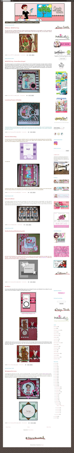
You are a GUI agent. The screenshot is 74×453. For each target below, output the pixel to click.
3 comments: (22, 95)
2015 (56, 376)
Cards (9, 95)
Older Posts (49, 427)
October (57, 390)
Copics (55, 331)
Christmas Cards (57, 330)
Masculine (55, 340)
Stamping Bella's (13, 132)
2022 (56, 365)
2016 (56, 374)
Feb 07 (58, 412)
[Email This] (29, 55)
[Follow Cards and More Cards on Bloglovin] (61, 293)
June (57, 396)
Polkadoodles (56, 346)
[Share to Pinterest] (33, 55)
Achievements (30, 22)
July (57, 394)
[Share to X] (31, 55)
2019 (56, 369)
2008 (56, 416)
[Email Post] (27, 95)
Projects (55, 349)
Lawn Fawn (56, 339)
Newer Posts (8, 427)
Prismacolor (56, 348)
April (57, 399)
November (58, 388)
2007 (56, 417)
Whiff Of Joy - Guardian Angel (15, 61)
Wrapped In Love (11, 371)
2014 (56, 377)
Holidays (12, 364)
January (57, 414)
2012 (56, 380)
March (57, 401)
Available (37, 22)
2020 (56, 368)
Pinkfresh (55, 344)
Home (7, 22)
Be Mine (7, 286)
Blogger (42, 444)
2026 (56, 363)
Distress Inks (56, 333)
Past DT (23, 22)
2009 (56, 385)
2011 (56, 382)
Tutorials (18, 22)
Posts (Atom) (31, 429)
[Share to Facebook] (32, 55)
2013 (56, 379)
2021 (56, 366)
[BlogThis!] (30, 55)
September (58, 391)
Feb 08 (58, 410)
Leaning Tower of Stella (13, 100)
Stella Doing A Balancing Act (15, 231)
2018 (56, 371)
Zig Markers (56, 358)
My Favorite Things (57, 342)
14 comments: (24, 422)
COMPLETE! (56, 154)
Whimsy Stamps (57, 357)
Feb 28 (58, 404)
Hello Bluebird (56, 335)
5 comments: (24, 192)
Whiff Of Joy (12, 95)
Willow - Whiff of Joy (12, 28)
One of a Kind (9, 199)
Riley (11, 224)
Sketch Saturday (10, 136)
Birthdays (55, 326)
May (57, 398)
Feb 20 (58, 409)
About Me (12, 22)
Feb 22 (58, 407)
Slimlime (55, 351)
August (57, 393)
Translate (62, 128)
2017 (56, 372)
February (58, 402)
